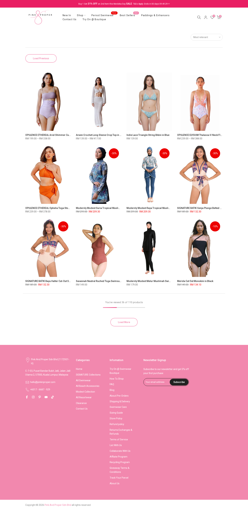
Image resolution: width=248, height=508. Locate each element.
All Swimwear (83, 380)
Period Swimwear (103, 15)
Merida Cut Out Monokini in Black (195, 281)
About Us (114, 483)
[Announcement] (124, 4)
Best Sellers (129, 15)
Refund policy (117, 424)
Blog (112, 390)
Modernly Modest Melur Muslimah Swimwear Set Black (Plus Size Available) (168, 281)
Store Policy (116, 418)
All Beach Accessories (87, 386)
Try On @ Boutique (94, 19)
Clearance (81, 403)
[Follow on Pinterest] (39, 397)
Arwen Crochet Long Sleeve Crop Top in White (101, 135)
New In (67, 15)
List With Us (116, 445)
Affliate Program (118, 456)
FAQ (112, 384)
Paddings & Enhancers (155, 15)
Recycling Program (120, 462)
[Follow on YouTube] (46, 397)
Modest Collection (85, 391)
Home (79, 369)
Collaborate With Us (120, 451)
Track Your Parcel (119, 477)
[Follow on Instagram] (33, 397)
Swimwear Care (118, 407)
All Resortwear (84, 397)
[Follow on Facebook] (26, 397)
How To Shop (117, 378)
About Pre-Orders (119, 395)
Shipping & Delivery (120, 401)
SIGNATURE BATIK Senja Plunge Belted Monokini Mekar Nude (210, 208)
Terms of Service (119, 439)
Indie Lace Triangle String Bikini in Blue (148, 135)
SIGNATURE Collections (88, 374)
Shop (80, 15)
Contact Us (70, 19)
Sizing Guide (116, 412)
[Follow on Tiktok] (52, 397)
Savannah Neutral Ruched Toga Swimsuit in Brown (103, 281)
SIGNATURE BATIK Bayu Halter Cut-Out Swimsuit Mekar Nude (58, 281)
